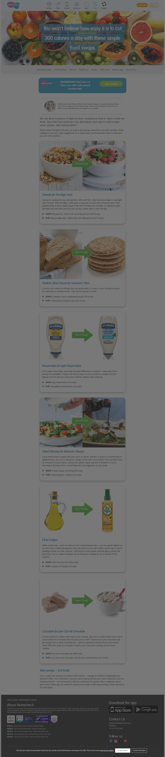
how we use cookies (107, 750)
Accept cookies (123, 750)
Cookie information (139, 750)
